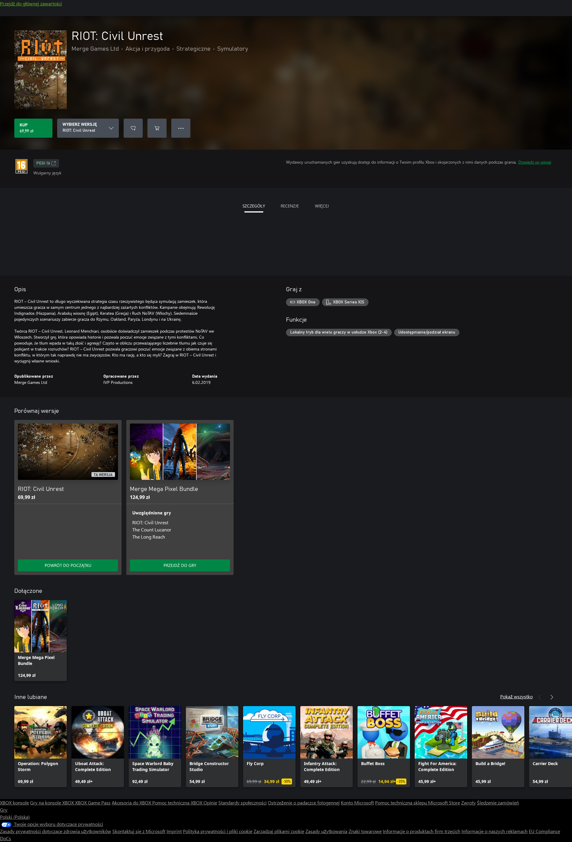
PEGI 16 (43, 163)
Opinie (210, 802)
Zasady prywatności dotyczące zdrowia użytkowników (55, 831)
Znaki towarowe (365, 831)
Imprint (174, 831)
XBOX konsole (14, 802)
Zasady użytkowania (326, 831)
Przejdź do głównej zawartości (31, 3)
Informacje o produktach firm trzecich (421, 831)
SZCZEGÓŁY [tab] (254, 206)
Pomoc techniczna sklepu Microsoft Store (417, 802)
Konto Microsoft (357, 802)
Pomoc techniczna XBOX (177, 802)
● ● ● (181, 128)
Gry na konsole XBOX (52, 802)
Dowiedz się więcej (534, 162)
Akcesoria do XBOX (132, 802)
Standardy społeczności (242, 802)
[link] (40, 640)
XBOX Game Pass (93, 802)
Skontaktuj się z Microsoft (138, 831)
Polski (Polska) (15, 817)
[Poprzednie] (540, 697)
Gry (3, 810)
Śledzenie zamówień (498, 802)
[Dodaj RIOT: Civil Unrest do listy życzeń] (133, 128)
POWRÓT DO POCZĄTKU (68, 565)
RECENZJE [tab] (290, 206)
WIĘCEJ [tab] (322, 206)
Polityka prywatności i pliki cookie (217, 831)
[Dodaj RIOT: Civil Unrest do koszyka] (157, 128)
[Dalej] (552, 697)
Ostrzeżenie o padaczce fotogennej (304, 802)
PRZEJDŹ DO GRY (180, 565)
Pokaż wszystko (516, 696)
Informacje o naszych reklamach (494, 831)
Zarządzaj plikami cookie (279, 831)
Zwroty (468, 802)
